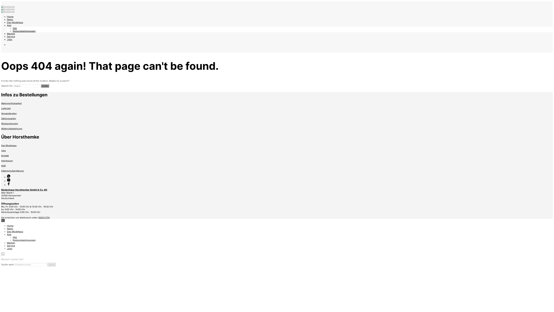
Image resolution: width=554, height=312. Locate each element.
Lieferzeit (6, 108)
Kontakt (5, 155)
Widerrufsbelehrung (11, 128)
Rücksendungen (9, 123)
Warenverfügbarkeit (11, 103)
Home (10, 16)
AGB (3, 165)
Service (11, 36)
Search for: (7, 85)
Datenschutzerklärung (12, 170)
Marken (11, 33)
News (10, 19)
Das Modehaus (15, 22)
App (9, 25)
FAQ (15, 28)
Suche (52, 264)
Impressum (7, 160)
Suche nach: (7, 264)
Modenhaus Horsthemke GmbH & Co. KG (24, 189)
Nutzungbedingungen (24, 30)
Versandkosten (9, 113)
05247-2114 (44, 217)
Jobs (9, 39)
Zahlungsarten (8, 118)
